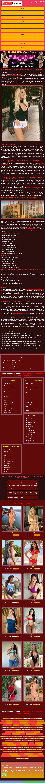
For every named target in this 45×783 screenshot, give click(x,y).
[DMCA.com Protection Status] (4, 774)
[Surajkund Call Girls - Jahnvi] (11, 586)
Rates (22, 34)
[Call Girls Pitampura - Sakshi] (11, 518)
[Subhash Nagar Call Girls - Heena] (33, 586)
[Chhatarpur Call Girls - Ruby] (33, 552)
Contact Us (22, 39)
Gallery (22, 17)
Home (23, 8)
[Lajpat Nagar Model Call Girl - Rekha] (33, 688)
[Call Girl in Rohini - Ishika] (11, 688)
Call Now (11, 781)
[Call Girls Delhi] (11, 3)
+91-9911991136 (41, 1)
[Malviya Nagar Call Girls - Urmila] (11, 654)
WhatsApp (33, 781)
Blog (22, 47)
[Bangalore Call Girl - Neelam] (33, 620)
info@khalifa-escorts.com (39, 3)
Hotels (22, 30)
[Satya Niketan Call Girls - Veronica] (11, 552)
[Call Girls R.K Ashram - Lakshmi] (33, 518)
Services (22, 21)
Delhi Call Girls (22, 43)
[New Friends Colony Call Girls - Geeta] (33, 654)
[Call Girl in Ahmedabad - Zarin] (11, 620)
